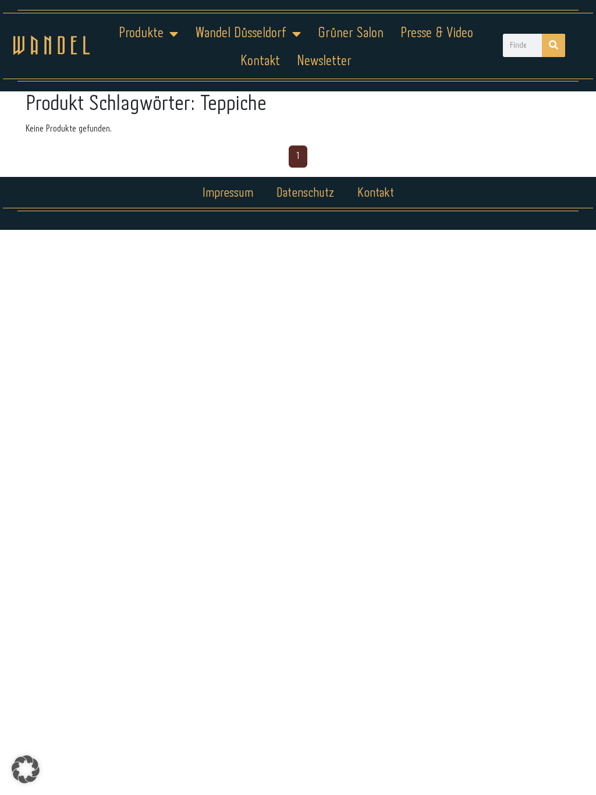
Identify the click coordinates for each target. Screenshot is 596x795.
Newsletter (324, 61)
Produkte (141, 33)
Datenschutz (305, 193)
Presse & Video (436, 33)
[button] (25, 769)
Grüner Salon (351, 33)
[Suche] (553, 45)
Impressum (228, 193)
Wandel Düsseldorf (240, 33)
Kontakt (260, 61)
